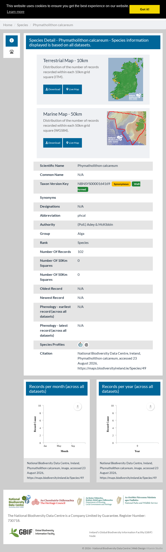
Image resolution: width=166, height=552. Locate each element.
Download (54, 89)
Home (7, 25)
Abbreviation (50, 215)
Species (22, 25)
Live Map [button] (74, 89)
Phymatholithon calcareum (53, 25)
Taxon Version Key (54, 183)
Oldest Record (51, 288)
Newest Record (52, 297)
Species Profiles (52, 344)
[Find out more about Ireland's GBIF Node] (31, 532)
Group (45, 233)
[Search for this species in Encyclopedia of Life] (86, 344)
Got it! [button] (144, 9)
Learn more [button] (15, 12)
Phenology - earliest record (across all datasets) (55, 311)
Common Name (52, 174)
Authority (47, 224)
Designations (50, 206)
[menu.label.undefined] (77, 406)
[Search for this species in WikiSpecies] (80, 344)
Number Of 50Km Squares (53, 276)
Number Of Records (55, 251)
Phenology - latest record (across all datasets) (54, 330)
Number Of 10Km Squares (53, 262)
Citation (46, 353)
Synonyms (48, 197)
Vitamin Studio (154, 548)
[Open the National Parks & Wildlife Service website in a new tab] (137, 503)
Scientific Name (52, 165)
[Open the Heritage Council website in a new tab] (53, 503)
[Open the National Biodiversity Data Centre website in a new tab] (20, 503)
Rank (44, 242)
